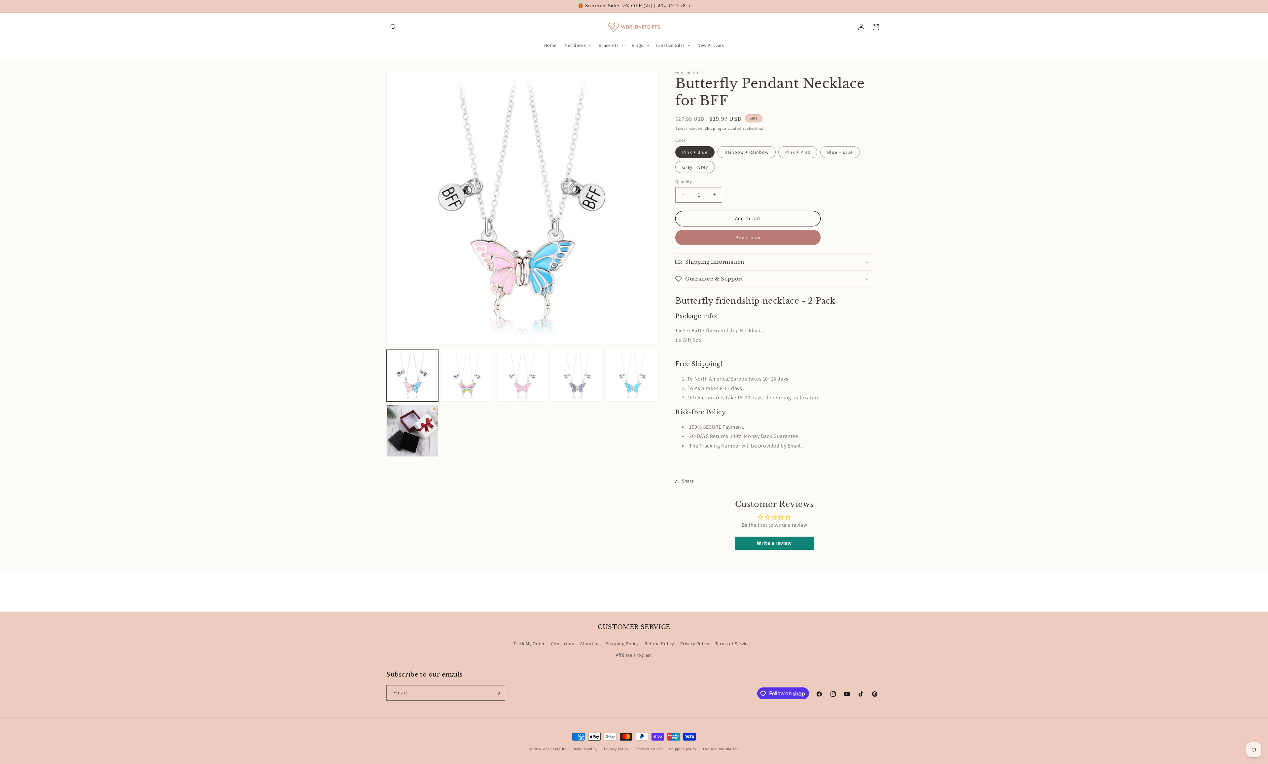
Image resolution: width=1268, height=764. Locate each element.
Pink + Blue (695, 152)
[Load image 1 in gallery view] (412, 376)
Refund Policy (659, 644)
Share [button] (688, 481)
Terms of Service (732, 644)
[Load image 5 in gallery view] (633, 376)
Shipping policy (682, 748)
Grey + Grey (695, 167)
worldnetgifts (555, 749)
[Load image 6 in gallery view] (412, 431)
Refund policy (585, 748)
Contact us (562, 644)
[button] (393, 27)
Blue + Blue (840, 152)
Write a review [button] (774, 543)
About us (590, 644)
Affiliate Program (634, 655)
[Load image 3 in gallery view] (522, 376)
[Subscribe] (497, 693)
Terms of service (649, 748)
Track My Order (529, 644)
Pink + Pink (797, 152)
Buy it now (747, 237)
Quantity (683, 181)
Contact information (721, 748)
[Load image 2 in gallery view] (467, 376)
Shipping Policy (622, 644)
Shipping (713, 128)
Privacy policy (616, 748)
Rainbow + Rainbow (746, 152)
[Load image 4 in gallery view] (578, 376)
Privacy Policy (694, 644)
